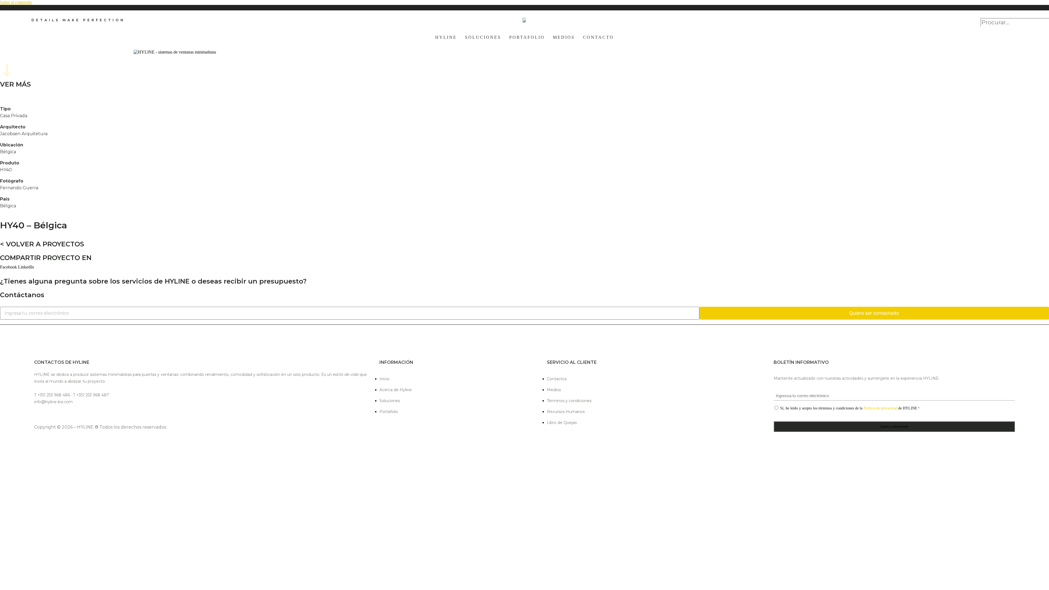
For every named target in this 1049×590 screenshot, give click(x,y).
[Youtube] (89, 414)
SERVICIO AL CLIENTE (572, 362)
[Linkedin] (63, 414)
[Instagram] (50, 414)
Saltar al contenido (16, 2)
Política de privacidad (880, 408)
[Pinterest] (76, 414)
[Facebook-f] (38, 414)
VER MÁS (15, 84)
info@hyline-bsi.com (53, 401)
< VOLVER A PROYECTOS (42, 244)
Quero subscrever (894, 426)
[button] (998, 15)
